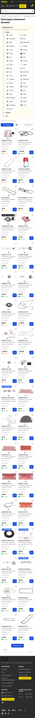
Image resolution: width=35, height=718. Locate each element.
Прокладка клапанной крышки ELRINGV (8, 171)
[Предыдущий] (3, 133)
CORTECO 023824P (24, 169)
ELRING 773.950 (6, 169)
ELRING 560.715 (23, 426)
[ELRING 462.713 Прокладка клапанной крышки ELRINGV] (9, 448)
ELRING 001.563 (23, 140)
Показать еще (17, 645)
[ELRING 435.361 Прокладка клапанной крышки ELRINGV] (26, 390)
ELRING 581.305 (6, 512)
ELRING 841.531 (23, 340)
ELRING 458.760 (6, 569)
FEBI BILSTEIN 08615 (24, 569)
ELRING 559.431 (6, 426)
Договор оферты (6, 675)
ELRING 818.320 (6, 340)
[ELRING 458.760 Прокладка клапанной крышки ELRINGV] (9, 562)
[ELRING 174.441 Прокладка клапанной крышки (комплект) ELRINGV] (26, 476)
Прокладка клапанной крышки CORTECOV (25, 171)
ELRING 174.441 (23, 483)
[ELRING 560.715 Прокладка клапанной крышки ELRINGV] (26, 419)
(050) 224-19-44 (8, 692)
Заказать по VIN (26, 678)
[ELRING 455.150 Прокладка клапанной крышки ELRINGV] (9, 362)
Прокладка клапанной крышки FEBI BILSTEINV (8, 400)
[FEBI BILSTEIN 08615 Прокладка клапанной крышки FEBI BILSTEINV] (26, 562)
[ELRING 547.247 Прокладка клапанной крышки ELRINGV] (26, 619)
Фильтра (8, 125)
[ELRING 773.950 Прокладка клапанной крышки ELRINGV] (9, 162)
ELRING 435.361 (23, 397)
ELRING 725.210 (23, 369)
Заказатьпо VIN (22, 6)
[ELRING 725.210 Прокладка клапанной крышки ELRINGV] (26, 362)
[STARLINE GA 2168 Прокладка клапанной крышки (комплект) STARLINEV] (9, 219)
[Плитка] (16, 124)
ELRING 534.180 (23, 312)
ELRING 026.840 (23, 598)
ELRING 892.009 (6, 626)
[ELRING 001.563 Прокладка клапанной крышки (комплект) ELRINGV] (26, 133)
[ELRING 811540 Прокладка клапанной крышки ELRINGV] (9, 276)
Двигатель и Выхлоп (15, 16)
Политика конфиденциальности (8, 679)
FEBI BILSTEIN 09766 (7, 397)
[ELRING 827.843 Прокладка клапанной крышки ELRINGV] (26, 219)
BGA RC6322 (5, 197)
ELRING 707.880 (6, 140)
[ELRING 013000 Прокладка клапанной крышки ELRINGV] (9, 305)
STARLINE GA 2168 (7, 226)
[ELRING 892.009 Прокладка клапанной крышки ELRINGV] (9, 619)
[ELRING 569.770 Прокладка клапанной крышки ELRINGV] (26, 276)
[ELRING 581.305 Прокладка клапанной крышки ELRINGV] (9, 505)
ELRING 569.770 (23, 283)
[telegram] (2, 703)
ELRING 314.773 (23, 512)
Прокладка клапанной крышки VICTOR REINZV (25, 200)
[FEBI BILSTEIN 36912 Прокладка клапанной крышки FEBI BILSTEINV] (26, 533)
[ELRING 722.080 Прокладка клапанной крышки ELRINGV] (26, 247)
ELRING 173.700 (6, 254)
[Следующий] (15, 133)
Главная (3, 16)
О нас (3, 672)
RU (3, 659)
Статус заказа (23, 675)
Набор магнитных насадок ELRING (7, 143)
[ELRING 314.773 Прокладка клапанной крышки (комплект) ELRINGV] (26, 505)
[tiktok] (8, 713)
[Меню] (3, 6)
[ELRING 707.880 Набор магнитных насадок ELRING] (9, 133)
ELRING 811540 (6, 283)
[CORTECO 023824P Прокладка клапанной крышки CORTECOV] (26, 162)
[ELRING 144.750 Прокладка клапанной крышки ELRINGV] (9, 476)
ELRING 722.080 (23, 254)
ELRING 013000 (6, 312)
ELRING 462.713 (6, 455)
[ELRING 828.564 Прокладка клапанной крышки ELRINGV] (26, 448)
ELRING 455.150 (6, 369)
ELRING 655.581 (6, 598)
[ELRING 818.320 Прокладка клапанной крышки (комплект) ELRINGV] (9, 333)
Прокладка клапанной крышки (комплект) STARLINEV (8, 229)
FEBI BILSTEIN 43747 (7, 540)
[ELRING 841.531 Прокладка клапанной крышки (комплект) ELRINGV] (26, 333)
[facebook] (2, 713)
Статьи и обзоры (6, 686)
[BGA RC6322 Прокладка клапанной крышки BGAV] (9, 190)
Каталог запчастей (7, 683)
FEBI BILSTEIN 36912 (24, 540)
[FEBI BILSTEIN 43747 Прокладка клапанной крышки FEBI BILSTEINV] (9, 533)
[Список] (19, 124)
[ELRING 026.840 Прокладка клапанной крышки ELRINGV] (26, 591)
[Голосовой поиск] (32, 11)
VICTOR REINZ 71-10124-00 (25, 198)
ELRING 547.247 (23, 626)
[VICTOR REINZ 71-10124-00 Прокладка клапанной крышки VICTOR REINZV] (26, 190)
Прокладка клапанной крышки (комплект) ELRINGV (25, 143)
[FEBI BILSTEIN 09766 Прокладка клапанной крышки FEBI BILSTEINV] (9, 390)
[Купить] (15, 152)
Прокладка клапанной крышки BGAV (8, 200)
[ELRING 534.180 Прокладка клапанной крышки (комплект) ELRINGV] (26, 305)
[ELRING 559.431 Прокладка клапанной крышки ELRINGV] (9, 419)
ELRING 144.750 (6, 483)
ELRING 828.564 (23, 455)
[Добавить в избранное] (15, 129)
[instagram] (5, 713)
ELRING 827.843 (23, 226)
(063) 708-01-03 (8, 695)
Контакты (31, 1)
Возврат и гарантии (25, 672)
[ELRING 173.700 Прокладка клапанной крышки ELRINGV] (9, 247)
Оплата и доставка (22, 1)
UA (14, 1)
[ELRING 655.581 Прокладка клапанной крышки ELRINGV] (9, 591)
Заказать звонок (8, 699)
